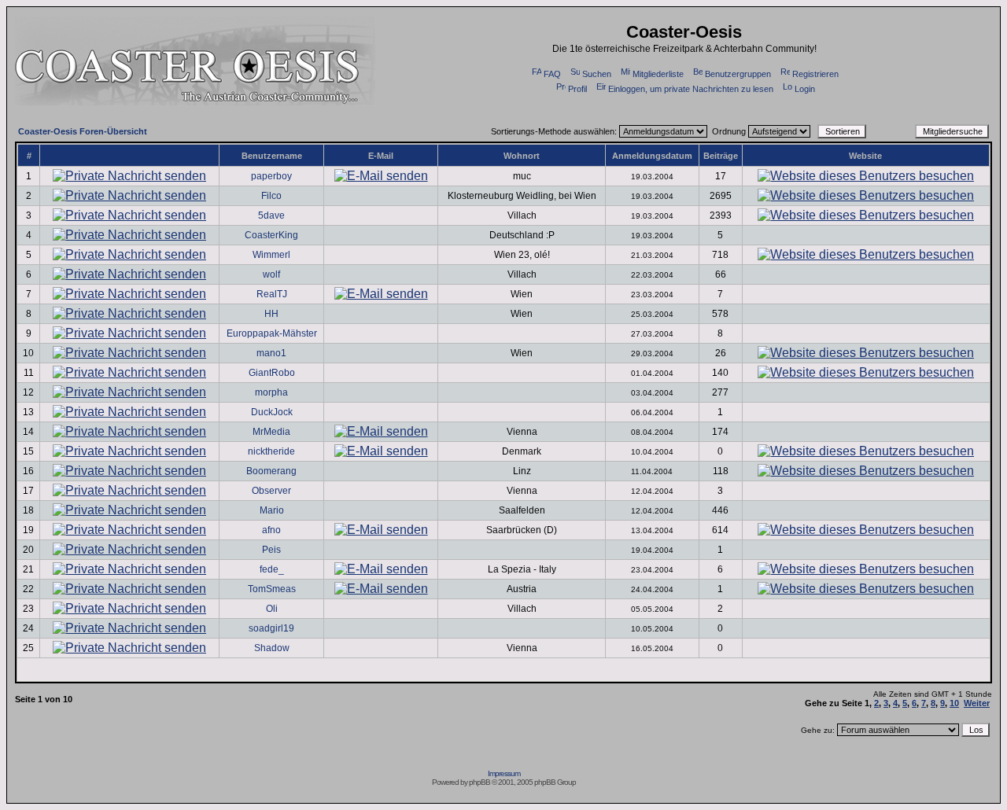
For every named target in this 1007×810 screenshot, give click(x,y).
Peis (271, 549)
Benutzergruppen (738, 74)
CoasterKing (271, 235)
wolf (271, 274)
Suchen (596, 74)
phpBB (479, 782)
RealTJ (271, 294)
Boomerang (271, 471)
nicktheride (271, 451)
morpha (271, 392)
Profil (577, 89)
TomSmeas (272, 589)
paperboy (271, 176)
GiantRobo (272, 372)
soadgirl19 (271, 628)
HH (271, 313)
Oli (272, 608)
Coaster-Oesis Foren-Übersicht (82, 131)
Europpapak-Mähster (272, 333)
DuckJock (272, 412)
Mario (272, 510)
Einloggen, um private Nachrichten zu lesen (690, 89)
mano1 (271, 353)
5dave (271, 215)
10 (954, 703)
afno (271, 530)
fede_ (272, 569)
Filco (271, 195)
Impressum (504, 773)
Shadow (272, 648)
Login (805, 89)
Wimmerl (271, 254)
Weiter (977, 703)
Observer (271, 490)
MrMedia (271, 431)
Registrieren (815, 74)
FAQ (552, 74)
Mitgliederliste (658, 74)
